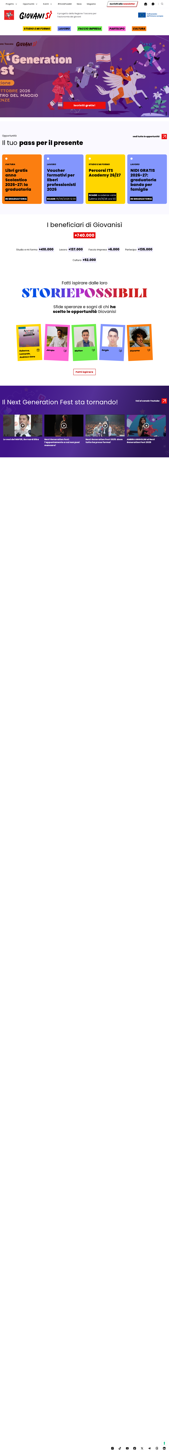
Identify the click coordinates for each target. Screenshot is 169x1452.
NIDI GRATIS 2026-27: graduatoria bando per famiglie (143, 180)
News (79, 4)
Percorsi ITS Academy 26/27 (105, 173)
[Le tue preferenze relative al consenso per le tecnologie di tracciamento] (164, 1443)
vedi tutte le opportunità (146, 136)
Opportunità (28, 4)
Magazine (91, 4)
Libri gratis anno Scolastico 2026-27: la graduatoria (18, 180)
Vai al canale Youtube (147, 400)
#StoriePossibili (65, 4)
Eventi (46, 4)
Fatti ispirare (86, 372)
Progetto (10, 4)
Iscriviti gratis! (84, 105)
